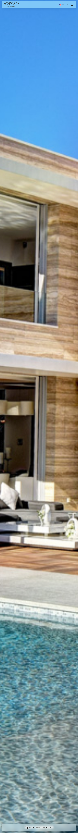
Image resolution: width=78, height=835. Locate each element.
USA (63, 5)
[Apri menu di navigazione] (72, 4)
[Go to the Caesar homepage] (11, 4)
